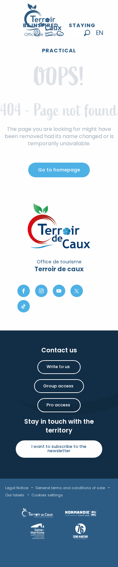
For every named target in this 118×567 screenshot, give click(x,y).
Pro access (58, 405)
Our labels (14, 495)
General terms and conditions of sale (70, 487)
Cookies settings (47, 495)
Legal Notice (16, 487)
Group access (58, 386)
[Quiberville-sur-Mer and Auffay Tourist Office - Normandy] (43, 19)
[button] (87, 33)
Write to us (58, 366)
